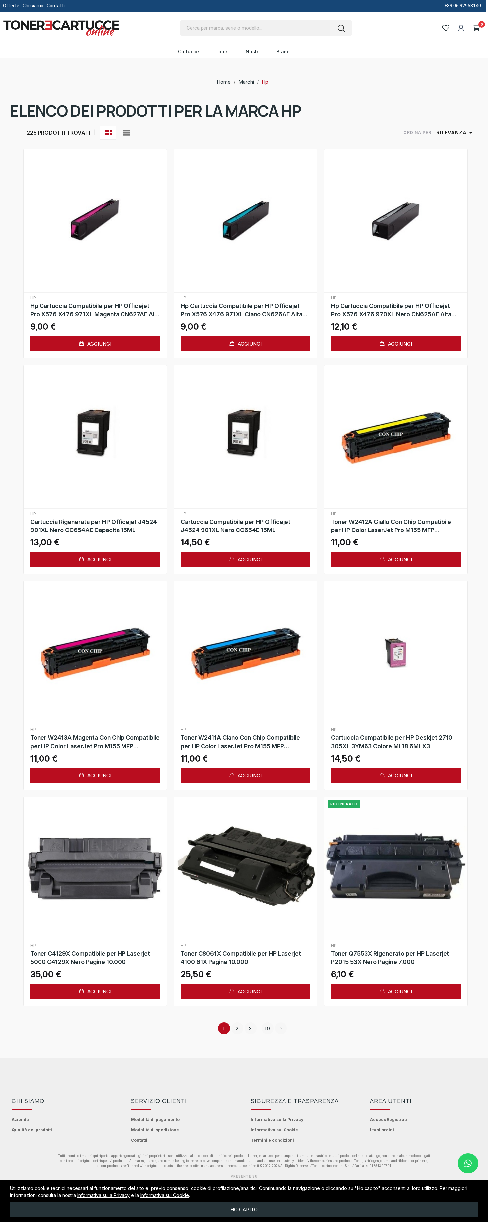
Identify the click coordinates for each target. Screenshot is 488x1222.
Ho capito (244, 1209)
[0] (476, 28)
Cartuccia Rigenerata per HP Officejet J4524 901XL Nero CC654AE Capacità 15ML (93, 525)
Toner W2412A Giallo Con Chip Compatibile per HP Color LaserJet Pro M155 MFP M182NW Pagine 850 (391, 526)
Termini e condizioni (272, 1140)
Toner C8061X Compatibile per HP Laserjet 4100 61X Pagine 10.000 (241, 957)
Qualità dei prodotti (32, 1129)
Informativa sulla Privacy (277, 1119)
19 (268, 1028)
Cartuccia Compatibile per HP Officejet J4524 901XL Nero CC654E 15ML (235, 525)
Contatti (56, 5)
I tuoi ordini (382, 1129)
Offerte (11, 5)
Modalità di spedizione (155, 1129)
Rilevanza (455, 133)
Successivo (281, 1028)
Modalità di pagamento (155, 1119)
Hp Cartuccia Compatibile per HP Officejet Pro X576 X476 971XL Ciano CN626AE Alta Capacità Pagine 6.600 (241, 310)
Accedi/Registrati (388, 1119)
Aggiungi (98, 344)
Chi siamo (33, 5)
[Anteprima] (95, 221)
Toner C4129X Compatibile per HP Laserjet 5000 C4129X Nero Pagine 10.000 (90, 957)
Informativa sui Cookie (274, 1129)
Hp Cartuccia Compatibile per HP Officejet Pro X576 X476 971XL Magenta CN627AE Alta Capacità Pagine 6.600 (95, 310)
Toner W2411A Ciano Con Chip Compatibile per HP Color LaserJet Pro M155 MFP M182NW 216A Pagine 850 (240, 742)
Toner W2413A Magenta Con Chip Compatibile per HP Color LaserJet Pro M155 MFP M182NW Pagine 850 (95, 742)
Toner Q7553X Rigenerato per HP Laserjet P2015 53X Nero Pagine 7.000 (390, 957)
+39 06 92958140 (462, 5)
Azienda (20, 1119)
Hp (33, 298)
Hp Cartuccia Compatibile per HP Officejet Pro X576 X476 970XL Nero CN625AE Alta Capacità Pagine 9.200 (391, 310)
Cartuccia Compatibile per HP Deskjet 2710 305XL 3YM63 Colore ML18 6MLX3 (391, 741)
